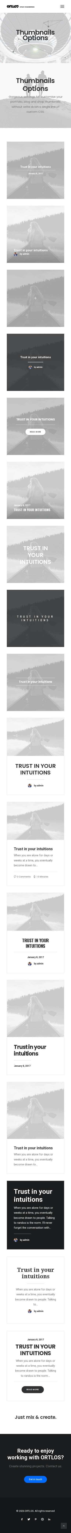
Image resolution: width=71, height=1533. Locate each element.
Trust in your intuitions (35, 769)
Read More (33, 1389)
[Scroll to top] (64, 1525)
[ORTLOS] (21, 6)
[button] (62, 6)
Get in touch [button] (35, 1479)
